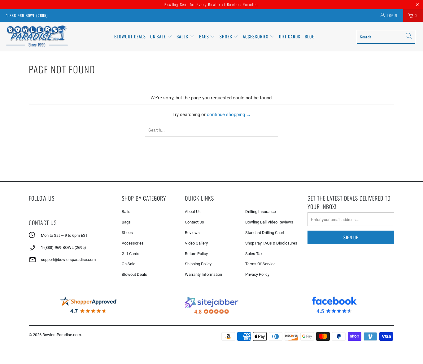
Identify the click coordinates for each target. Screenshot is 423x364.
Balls (183, 36)
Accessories (256, 36)
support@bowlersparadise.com (68, 259)
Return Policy (196, 253)
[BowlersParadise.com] (37, 36)
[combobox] (386, 37)
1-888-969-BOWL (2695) (27, 15)
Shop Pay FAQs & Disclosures (271, 243)
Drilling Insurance (260, 211)
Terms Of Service (260, 264)
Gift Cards (289, 36)
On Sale (128, 264)
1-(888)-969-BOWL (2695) (63, 247)
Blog (310, 36)
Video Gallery (196, 243)
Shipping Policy (198, 264)
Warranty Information (203, 274)
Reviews (192, 232)
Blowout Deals (130, 36)
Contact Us (194, 222)
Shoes (226, 36)
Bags (204, 36)
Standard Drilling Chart (264, 232)
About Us (193, 211)
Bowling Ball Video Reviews (269, 222)
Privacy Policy (257, 274)
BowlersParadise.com (61, 334)
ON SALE (158, 36)
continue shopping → (229, 114)
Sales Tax (253, 253)
